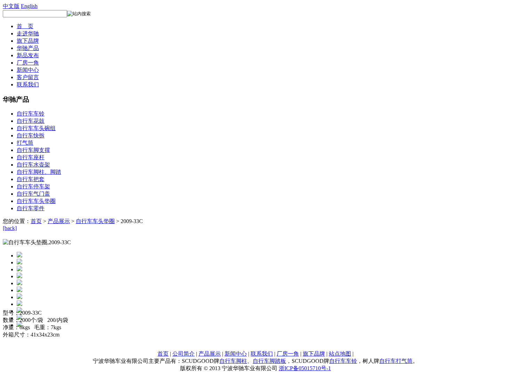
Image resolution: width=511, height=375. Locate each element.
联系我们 (28, 84)
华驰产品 (28, 48)
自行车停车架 (33, 186)
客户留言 (28, 77)
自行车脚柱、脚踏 (39, 172)
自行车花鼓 (30, 121)
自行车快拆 (30, 135)
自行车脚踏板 (269, 361)
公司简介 (183, 354)
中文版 (11, 6)
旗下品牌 (28, 41)
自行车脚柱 (233, 361)
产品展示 (59, 221)
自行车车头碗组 (36, 128)
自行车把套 (30, 179)
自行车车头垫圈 (36, 201)
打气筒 (25, 143)
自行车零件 (30, 208)
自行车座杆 (30, 157)
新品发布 (28, 55)
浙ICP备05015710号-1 (305, 368)
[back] (10, 228)
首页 (36, 221)
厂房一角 (28, 63)
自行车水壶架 (33, 165)
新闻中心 (28, 70)
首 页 (25, 26)
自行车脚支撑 (33, 150)
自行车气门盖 (33, 194)
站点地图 (340, 354)
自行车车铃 (30, 114)
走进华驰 (28, 33)
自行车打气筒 (396, 361)
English (29, 6)
